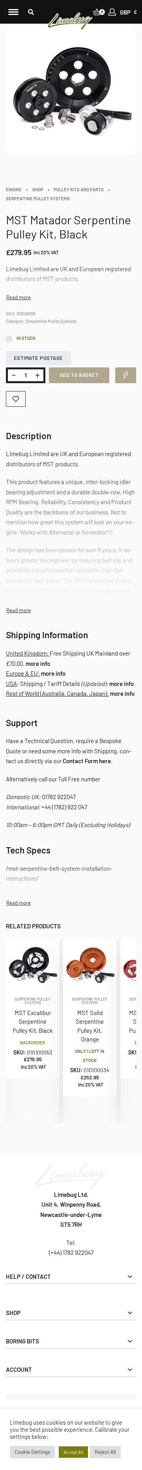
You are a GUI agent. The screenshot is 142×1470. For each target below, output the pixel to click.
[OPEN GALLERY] (71, 91)
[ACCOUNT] (112, 12)
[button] (31, 12)
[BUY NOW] (125, 375)
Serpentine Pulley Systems (38, 198)
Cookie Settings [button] (32, 1452)
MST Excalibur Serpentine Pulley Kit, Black (33, 1021)
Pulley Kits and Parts (79, 189)
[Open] (13, 12)
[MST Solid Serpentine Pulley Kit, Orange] (89, 964)
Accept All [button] (73, 1452)
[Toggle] (18, 297)
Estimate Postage (38, 358)
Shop (37, 189)
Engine (14, 189)
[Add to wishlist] (16, 399)
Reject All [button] (105, 1452)
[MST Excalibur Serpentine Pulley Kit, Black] (32, 964)
